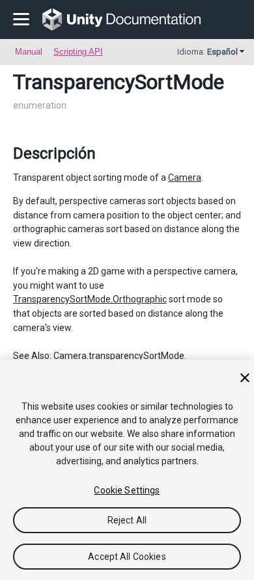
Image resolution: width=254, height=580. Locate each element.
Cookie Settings (127, 490)
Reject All (127, 520)
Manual (28, 52)
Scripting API (78, 52)
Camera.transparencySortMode (118, 355)
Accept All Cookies (127, 556)
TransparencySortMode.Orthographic (90, 299)
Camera (184, 177)
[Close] (245, 377)
